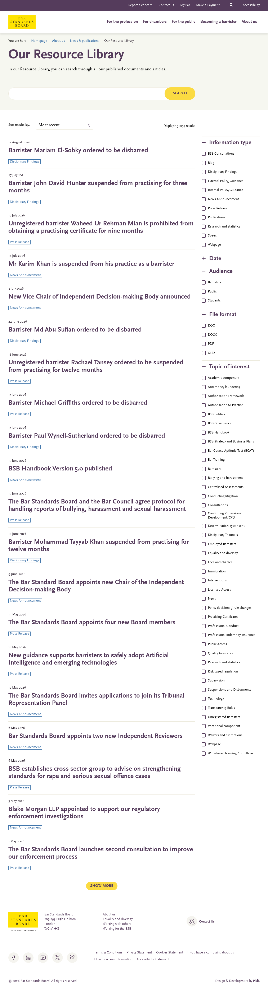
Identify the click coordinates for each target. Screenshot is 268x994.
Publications (216, 217)
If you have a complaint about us (210, 952)
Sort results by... (19, 125)
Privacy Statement (139, 952)
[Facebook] (13, 957)
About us (249, 22)
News (212, 598)
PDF (211, 344)
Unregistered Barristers (224, 717)
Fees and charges (220, 562)
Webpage (214, 245)
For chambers (155, 22)
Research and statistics (224, 226)
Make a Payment (208, 5)
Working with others (117, 924)
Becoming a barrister (218, 22)
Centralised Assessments (226, 487)
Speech (213, 235)
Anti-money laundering (224, 387)
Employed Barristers (222, 544)
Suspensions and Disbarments (229, 689)
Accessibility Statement (153, 959)
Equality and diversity (223, 553)
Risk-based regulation (223, 671)
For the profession (122, 22)
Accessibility (251, 5)
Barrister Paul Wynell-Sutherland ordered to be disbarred (86, 436)
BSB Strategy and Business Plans (231, 441)
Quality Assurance (220, 653)
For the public (183, 22)
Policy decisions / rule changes (229, 608)
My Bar (185, 5)
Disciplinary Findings (222, 172)
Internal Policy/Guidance (225, 190)
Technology (216, 698)
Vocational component (224, 726)
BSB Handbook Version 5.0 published (60, 468)
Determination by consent (226, 526)
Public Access (217, 644)
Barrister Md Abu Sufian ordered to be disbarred (75, 330)
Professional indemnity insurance (231, 635)
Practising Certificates (223, 617)
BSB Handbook (218, 432)
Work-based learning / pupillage (230, 753)
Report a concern (140, 5)
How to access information (113, 959)
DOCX (212, 335)
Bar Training (216, 459)
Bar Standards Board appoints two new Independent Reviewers (95, 736)
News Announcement (223, 199)
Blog (211, 163)
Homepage (39, 41)
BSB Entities (216, 414)
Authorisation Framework (226, 396)
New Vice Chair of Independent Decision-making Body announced (99, 297)
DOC (211, 325)
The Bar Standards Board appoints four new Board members (91, 622)
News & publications (84, 41)
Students (214, 300)
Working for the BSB (117, 928)
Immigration (217, 571)
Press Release (217, 208)
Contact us (166, 5)
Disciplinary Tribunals (223, 535)
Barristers (214, 282)
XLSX (211, 353)
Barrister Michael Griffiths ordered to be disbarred (77, 403)
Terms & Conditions (108, 952)
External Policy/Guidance (225, 181)
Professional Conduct (223, 626)
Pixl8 (256, 981)
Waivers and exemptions (225, 735)
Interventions (217, 580)
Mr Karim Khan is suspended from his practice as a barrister (91, 264)
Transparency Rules (221, 708)
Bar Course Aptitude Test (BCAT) (231, 451)
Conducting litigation (223, 496)
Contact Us (207, 921)
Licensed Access (219, 589)
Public (212, 291)
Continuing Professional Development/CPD (225, 515)
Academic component (223, 378)
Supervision (216, 680)
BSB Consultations (221, 153)
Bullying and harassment (225, 478)
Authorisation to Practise (225, 405)
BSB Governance (219, 423)
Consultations (218, 505)
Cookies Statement (169, 952)
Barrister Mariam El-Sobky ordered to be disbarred (78, 150)
